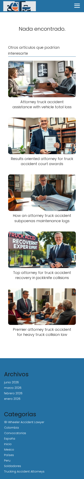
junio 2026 (11, 382)
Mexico (9, 450)
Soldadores (12, 466)
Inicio (8, 444)
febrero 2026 (13, 393)
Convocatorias (15, 433)
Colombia (11, 428)
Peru (7, 460)
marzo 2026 (12, 388)
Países (9, 455)
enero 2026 (12, 399)
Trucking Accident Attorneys (24, 471)
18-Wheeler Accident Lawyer (24, 422)
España (9, 439)
